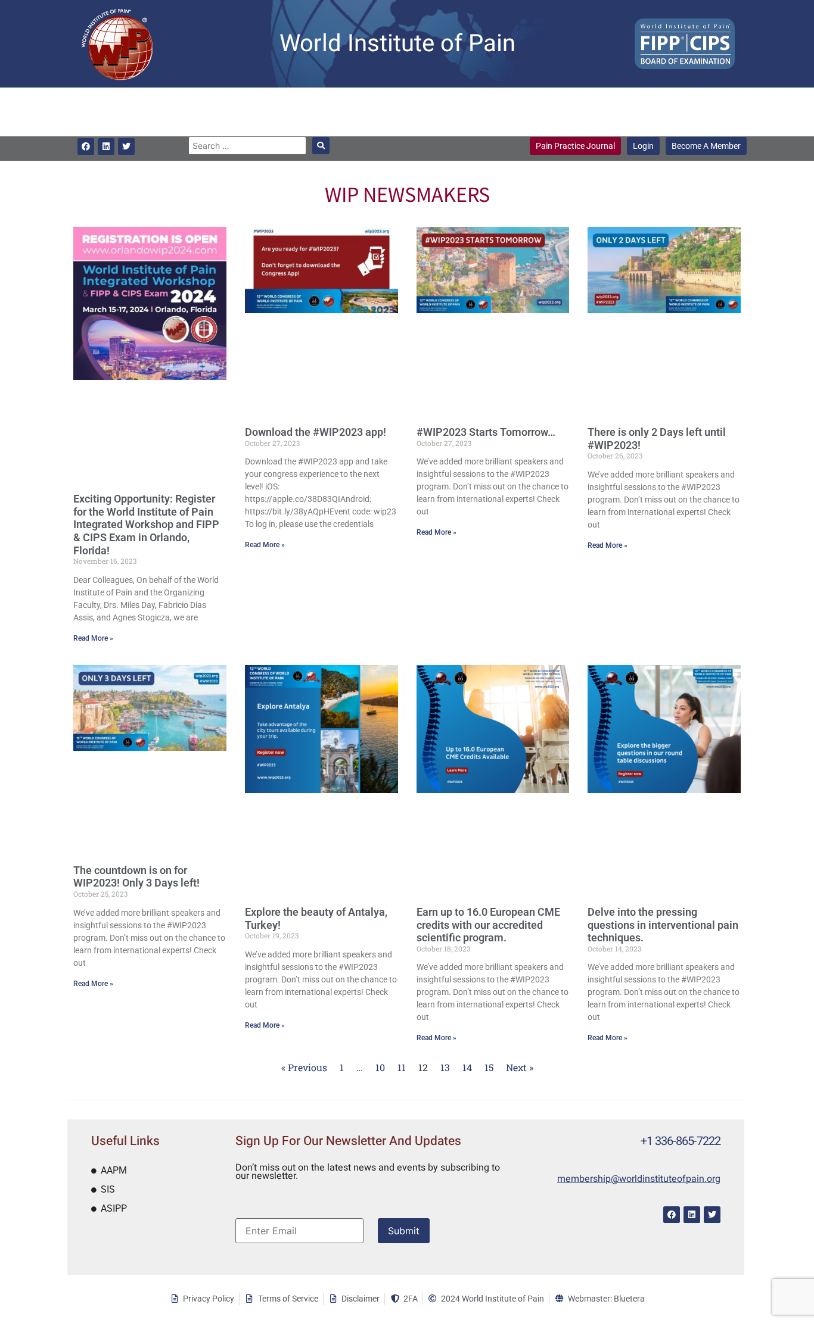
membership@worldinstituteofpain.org (638, 1179)
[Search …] (247, 145)
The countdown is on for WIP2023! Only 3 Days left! (136, 877)
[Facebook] (85, 146)
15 (488, 1067)
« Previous (304, 1067)
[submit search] (321, 145)
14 (467, 1067)
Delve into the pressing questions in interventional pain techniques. (663, 925)
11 (401, 1067)
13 (445, 1067)
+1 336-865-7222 (680, 1141)
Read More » (93, 638)
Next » (519, 1067)
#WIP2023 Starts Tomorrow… (486, 432)
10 (380, 1067)
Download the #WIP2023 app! (315, 432)
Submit (404, 1231)
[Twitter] (126, 146)
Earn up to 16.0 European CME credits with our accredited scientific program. (488, 925)
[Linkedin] (106, 146)
